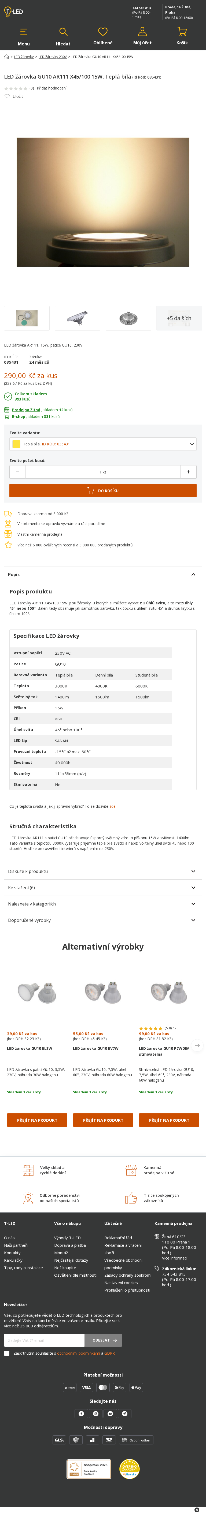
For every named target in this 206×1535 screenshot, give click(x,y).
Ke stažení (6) (21, 888)
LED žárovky (24, 56)
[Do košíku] (103, 490)
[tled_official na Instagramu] (96, 1416)
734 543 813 (141, 8)
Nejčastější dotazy (71, 1260)
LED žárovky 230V (53, 56)
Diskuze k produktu (28, 871)
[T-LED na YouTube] (111, 1416)
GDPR (109, 1353)
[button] (24, 37)
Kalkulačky (13, 1260)
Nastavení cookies (121, 1282)
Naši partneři (16, 1245)
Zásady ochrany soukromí (127, 1275)
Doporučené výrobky (29, 920)
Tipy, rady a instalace (23, 1267)
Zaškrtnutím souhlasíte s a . (64, 1353)
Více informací (174, 1258)
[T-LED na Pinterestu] (124, 1416)
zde (112, 806)
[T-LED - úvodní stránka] (25, 12)
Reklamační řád (118, 1237)
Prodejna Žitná (26, 409)
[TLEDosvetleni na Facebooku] (82, 1416)
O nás (9, 1237)
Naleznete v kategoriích (32, 904)
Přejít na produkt (37, 1120)
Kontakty (12, 1252)
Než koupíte (65, 1267)
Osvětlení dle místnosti (75, 1275)
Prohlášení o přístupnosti (127, 1290)
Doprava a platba (70, 1245)
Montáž (61, 1252)
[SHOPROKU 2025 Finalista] (93, 1472)
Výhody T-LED (67, 1237)
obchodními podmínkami (78, 1353)
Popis (14, 574)
